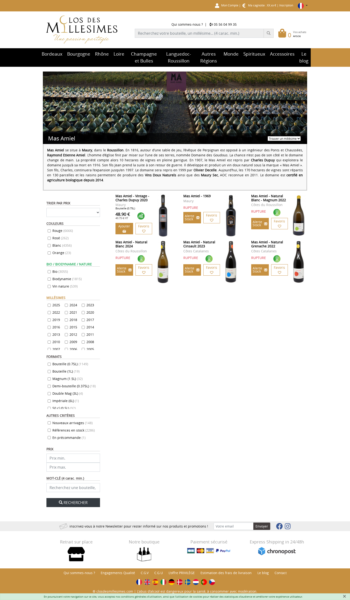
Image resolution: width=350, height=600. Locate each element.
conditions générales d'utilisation (141, 596)
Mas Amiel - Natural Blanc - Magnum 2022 (268, 198)
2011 (90, 334)
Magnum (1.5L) (67, 378)
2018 (73, 319)
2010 (56, 342)
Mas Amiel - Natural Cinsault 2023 (199, 244)
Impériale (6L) (65, 400)
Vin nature (65, 286)
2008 (90, 342)
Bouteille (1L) (66, 371)
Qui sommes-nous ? (187, 24)
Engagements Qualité (118, 573)
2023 (90, 305)
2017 (90, 319)
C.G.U (158, 573)
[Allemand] (172, 582)
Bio (60, 271)
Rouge (62, 230)
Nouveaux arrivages (72, 423)
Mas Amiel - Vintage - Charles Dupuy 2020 (132, 198)
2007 (56, 349)
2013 (56, 334)
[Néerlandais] (196, 582)
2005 (90, 349)
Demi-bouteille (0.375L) (74, 386)
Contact (281, 573)
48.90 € (122, 215)
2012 (73, 334)
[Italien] (163, 582)
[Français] (139, 582)
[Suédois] (188, 582)
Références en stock (73, 430)
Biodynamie (67, 279)
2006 (73, 349)
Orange (61, 252)
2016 (56, 327)
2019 (56, 319)
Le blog (263, 573)
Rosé (60, 238)
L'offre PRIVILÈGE (182, 573)
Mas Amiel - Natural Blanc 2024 (131, 244)
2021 (73, 312)
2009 (73, 342)
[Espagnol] (155, 582)
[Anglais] (147, 582)
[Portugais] (204, 582)
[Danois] (180, 582)
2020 (90, 312)
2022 (56, 312)
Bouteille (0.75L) (70, 364)
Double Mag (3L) (67, 393)
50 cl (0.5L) (64, 408)
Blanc (62, 245)
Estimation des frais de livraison (226, 573)
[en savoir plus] (163, 215)
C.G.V (145, 573)
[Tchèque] (212, 582)
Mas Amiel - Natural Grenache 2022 (267, 244)
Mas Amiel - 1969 (197, 196)
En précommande (68, 437)
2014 (90, 327)
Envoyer (261, 526)
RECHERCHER (76, 502)
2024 (73, 305)
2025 (56, 305)
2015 (73, 327)
